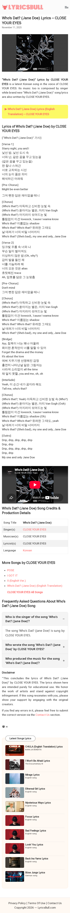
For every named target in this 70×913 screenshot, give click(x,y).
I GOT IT (12, 575)
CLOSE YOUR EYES (34, 529)
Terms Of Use (36, 903)
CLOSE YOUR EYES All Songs (25, 592)
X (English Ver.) (16, 580)
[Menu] (66, 7)
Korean (27, 550)
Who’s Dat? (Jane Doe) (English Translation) (34, 585)
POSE (10, 570)
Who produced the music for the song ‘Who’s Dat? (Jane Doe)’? (32, 661)
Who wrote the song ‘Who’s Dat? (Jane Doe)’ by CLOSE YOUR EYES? (32, 647)
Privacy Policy (17, 903)
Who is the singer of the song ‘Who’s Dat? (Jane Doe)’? (31, 619)
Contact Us (42, 714)
